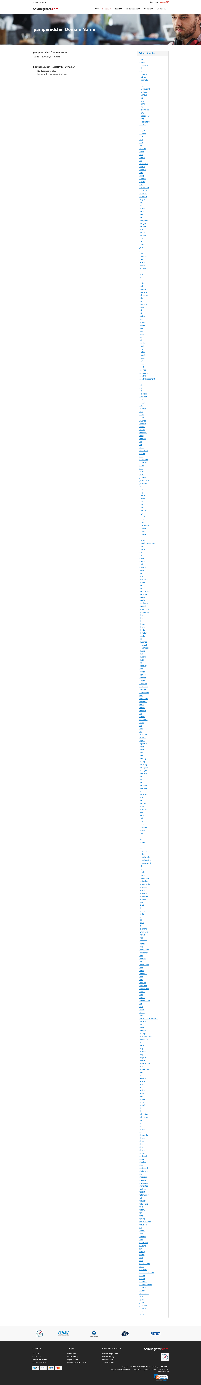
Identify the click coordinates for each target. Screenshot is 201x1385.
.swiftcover (144, 1183)
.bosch (142, 597)
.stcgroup (143, 1177)
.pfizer (142, 1045)
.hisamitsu (143, 788)
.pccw (141, 1042)
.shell (141, 1144)
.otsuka (142, 346)
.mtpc (141, 313)
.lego (141, 902)
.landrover (143, 896)
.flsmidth (143, 196)
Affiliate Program (39, 1362)
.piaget (142, 355)
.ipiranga (143, 827)
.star (141, 1165)
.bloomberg (144, 109)
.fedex (141, 704)
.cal (140, 127)
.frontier (142, 737)
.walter (142, 453)
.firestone (143, 719)
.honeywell (143, 794)
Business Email (108, 1359)
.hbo (141, 779)
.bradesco (143, 603)
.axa (140, 83)
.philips (142, 352)
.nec (141, 319)
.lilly (140, 908)
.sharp (142, 1138)
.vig (140, 1248)
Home (96, 9)
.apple (141, 558)
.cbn (141, 139)
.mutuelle (143, 985)
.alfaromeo (144, 525)
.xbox (141, 471)
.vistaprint (143, 450)
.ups (141, 1239)
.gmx (141, 217)
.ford (141, 728)
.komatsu (143, 256)
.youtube (143, 483)
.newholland (144, 1000)
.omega (142, 1030)
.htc (140, 800)
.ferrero (142, 710)
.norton (142, 1021)
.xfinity (142, 1290)
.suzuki (142, 429)
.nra (140, 337)
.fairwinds (143, 698)
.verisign (142, 1245)
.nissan (142, 334)
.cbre (141, 618)
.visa (141, 1257)
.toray (141, 435)
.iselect (142, 830)
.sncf (141, 411)
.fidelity (142, 716)
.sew (141, 405)
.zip (140, 486)
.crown (142, 157)
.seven (142, 1129)
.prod (141, 367)
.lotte (141, 280)
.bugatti (142, 606)
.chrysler (143, 633)
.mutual (142, 982)
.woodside (143, 1287)
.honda (142, 232)
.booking (143, 594)
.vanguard (143, 1242)
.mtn (141, 310)
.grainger (143, 770)
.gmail (141, 211)
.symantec (143, 1186)
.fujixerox (143, 743)
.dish (141, 668)
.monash (143, 304)
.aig (140, 71)
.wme (141, 465)
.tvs (140, 1227)
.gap (141, 752)
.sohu (141, 414)
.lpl (140, 926)
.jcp (140, 845)
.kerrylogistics (145, 860)
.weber (142, 1275)
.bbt (140, 573)
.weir (141, 456)
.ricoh (141, 1084)
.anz (141, 552)
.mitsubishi (144, 964)
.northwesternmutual (148, 1018)
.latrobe (142, 268)
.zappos (142, 1308)
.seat (141, 399)
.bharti (142, 104)
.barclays (143, 92)
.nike (141, 1006)
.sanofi (142, 1105)
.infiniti (142, 244)
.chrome (142, 148)
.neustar (142, 322)
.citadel (142, 636)
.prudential (144, 1069)
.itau (141, 833)
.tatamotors (144, 1195)
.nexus (142, 325)
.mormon (143, 307)
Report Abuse (72, 1359)
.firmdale (143, 193)
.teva (141, 1206)
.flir (140, 725)
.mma (141, 301)
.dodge (142, 671)
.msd (141, 976)
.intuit (141, 824)
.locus (141, 923)
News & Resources (39, 1359)
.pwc (141, 1072)
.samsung (143, 373)
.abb (141, 59)
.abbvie (142, 498)
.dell (141, 653)
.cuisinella (143, 163)
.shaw (141, 1141)
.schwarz (143, 396)
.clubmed (143, 642)
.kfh (140, 866)
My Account (162, 9)
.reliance (142, 1078)
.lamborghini (144, 884)
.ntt (140, 340)
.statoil (142, 426)
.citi (140, 639)
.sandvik (142, 376)
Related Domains (147, 53)
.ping (141, 1048)
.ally (140, 537)
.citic (141, 154)
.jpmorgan (143, 851)
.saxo (141, 385)
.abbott (142, 62)
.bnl (140, 588)
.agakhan (143, 510)
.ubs (141, 1233)
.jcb (140, 250)
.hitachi (142, 229)
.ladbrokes (143, 881)
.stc (140, 1174)
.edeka (142, 680)
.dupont (142, 677)
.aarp (141, 492)
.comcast (143, 645)
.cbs (140, 621)
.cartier (142, 136)
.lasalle (142, 265)
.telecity (142, 1201)
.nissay (142, 1012)
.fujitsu (142, 740)
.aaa (141, 489)
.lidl (140, 277)
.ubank (142, 1230)
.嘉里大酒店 (144, 1293)
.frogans (142, 199)
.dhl (140, 662)
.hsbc (141, 797)
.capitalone (144, 612)
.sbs (140, 1111)
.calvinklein (144, 609)
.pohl (141, 361)
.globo (142, 208)
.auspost (143, 567)
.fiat (140, 713)
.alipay (142, 531)
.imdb (141, 818)
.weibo (142, 1278)
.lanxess (142, 899)
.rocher (142, 1090)
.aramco (142, 561)
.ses (140, 1126)
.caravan (142, 133)
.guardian (143, 773)
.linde (141, 914)
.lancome (143, 893)
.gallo (141, 746)
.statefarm (143, 1171)
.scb (140, 390)
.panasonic (144, 1039)
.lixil (140, 920)
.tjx (140, 1212)
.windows (143, 462)
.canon (142, 131)
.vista (141, 447)
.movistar (143, 973)
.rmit (141, 1087)
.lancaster (143, 887)
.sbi (140, 1108)
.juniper (142, 854)
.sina (141, 1147)
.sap (141, 381)
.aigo (141, 513)
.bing (141, 107)
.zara (141, 1311)
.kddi (141, 253)
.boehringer (144, 591)
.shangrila (143, 1135)
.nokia (141, 1015)
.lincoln (142, 911)
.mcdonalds (144, 949)
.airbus (142, 516)
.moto (141, 970)
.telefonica (143, 1204)
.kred (141, 259)
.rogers (142, 1093)
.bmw (141, 113)
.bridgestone (144, 122)
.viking (142, 1251)
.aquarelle (143, 80)
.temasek (143, 432)
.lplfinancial (144, 929)
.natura (142, 991)
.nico (141, 331)
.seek (141, 1123)
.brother (142, 124)
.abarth (142, 495)
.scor (141, 1120)
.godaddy (143, 764)
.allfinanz (143, 74)
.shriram (142, 408)
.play (141, 1054)
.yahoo (142, 1302)
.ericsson (143, 683)
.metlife (142, 958)
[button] (39, 2)
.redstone (143, 370)
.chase (142, 627)
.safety (142, 1099)
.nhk (141, 328)
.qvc (140, 1075)
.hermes (142, 226)
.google (142, 223)
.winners (143, 1281)
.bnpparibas (144, 116)
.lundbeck (143, 932)
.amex (141, 546)
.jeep (141, 848)
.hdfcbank (143, 785)
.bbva (141, 101)
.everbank (143, 190)
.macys (142, 934)
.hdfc (141, 782)
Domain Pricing (108, 1357)
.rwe (141, 1096)
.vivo (141, 1260)
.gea (141, 755)
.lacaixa (142, 262)
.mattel (142, 943)
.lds (140, 271)
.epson (142, 181)
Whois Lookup (72, 1357)
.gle (140, 205)
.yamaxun (143, 1305)
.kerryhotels (144, 857)
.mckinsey (143, 952)
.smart (142, 1153)
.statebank (143, 1168)
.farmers (143, 701)
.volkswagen (144, 1263)
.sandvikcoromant (147, 379)
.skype (142, 1150)
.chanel (142, 624)
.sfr (140, 1132)
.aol (140, 555)
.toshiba (142, 438)
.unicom (142, 1236)
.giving (142, 761)
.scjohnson (144, 1117)
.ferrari (142, 707)
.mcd (141, 947)
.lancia (142, 890)
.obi (140, 1024)
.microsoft (143, 295)
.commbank (144, 648)
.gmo (141, 214)
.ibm (141, 238)
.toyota (142, 1219)
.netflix (142, 997)
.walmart (143, 1269)
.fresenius (143, 734)
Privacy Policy (163, 1372)
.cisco (141, 151)
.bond (141, 118)
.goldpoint (143, 220)
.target (142, 1192)
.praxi (141, 364)
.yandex (142, 477)
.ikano (141, 815)
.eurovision (144, 187)
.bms (141, 585)
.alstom (142, 540)
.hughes (142, 803)
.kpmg (142, 875)
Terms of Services (158, 1369)
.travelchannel (145, 1221)
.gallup (142, 749)
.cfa (140, 145)
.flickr (141, 722)
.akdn (141, 522)
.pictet (141, 358)
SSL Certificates (132, 9)
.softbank (143, 1156)
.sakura (142, 1102)
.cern (141, 142)
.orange (142, 1033)
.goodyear (143, 767)
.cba (141, 615)
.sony (141, 417)
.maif (141, 286)
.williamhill (143, 459)
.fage (141, 695)
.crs (140, 160)
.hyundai (143, 809)
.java (141, 247)
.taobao (142, 1189)
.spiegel (142, 420)
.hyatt (141, 806)
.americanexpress (147, 543)
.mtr (141, 979)
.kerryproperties (146, 863)
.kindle (142, 872)
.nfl (140, 1003)
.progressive (144, 1063)
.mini (141, 298)
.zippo (141, 1314)
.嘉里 (141, 1296)
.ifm (140, 241)
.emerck (142, 178)
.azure (141, 86)
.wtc (141, 468)
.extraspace (144, 692)
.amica (142, 549)
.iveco (141, 839)
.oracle (142, 343)
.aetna (141, 507)
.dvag (141, 175)
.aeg (141, 504)
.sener (141, 403)
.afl (140, 68)
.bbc (141, 98)
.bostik (142, 600)
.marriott (143, 292)
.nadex (142, 316)
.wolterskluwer (145, 1284)
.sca (140, 388)
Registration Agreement (120, 1369)
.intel (141, 821)
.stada (141, 1159)
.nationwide (144, 988)
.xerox (141, 474)
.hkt (140, 791)
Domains (106, 9)
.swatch (142, 1180)
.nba (141, 994)
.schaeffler (143, 1114)
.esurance (143, 686)
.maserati (143, 940)
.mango (142, 289)
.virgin (141, 1254)
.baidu (141, 570)
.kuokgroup (144, 878)
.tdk (140, 1198)
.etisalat (142, 689)
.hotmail (142, 235)
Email (117, 9)
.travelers (143, 1224)
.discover (143, 666)
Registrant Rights (141, 1369)
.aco (141, 501)
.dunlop (142, 675)
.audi (141, 564)
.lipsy (141, 917)
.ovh (141, 349)
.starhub (142, 423)
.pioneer (142, 1051)
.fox (140, 731)
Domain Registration (110, 1354)
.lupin (141, 283)
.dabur (142, 166)
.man (141, 938)
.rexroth (142, 1081)
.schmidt (143, 394)
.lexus (141, 905)
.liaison (142, 274)
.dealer (142, 651)
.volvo (141, 1266)
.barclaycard (144, 89)
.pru (141, 1066)
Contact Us (36, 1357)
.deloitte (142, 657)
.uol (140, 444)
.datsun (142, 169)
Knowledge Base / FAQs (76, 1362)
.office (141, 1027)
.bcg (141, 576)
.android (142, 77)
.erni (141, 184)
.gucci (141, 776)
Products (147, 9)
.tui (140, 441)
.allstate (142, 534)
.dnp (141, 172)
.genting (142, 758)
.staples (142, 1162)
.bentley (142, 579)
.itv (140, 836)
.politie (142, 1060)
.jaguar (142, 842)
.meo (141, 955)
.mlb (141, 967)
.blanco (142, 582)
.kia (140, 869)
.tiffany (142, 1210)
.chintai (142, 630)
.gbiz (141, 202)
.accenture (143, 65)
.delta (141, 660)
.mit (140, 961)
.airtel (141, 519)
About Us (36, 1354)
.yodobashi (144, 480)
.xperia (142, 1299)
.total (141, 1215)
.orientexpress (145, 1036)
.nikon (141, 1009)
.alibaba (142, 528)
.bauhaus (143, 95)
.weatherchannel (146, 1272)
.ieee (141, 812)
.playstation (144, 1057)
